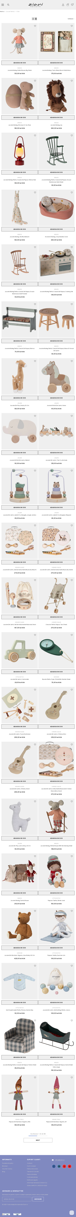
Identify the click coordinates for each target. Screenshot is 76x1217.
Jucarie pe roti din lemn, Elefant (19, 460)
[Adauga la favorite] (35, 26)
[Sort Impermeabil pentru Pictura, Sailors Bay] (19, 981)
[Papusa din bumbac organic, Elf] (56, 1093)
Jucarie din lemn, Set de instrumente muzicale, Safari (56, 570)
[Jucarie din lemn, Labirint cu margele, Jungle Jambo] (19, 486)
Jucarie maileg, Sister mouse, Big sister (20, 70)
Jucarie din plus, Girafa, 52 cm (19, 405)
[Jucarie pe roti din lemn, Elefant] (19, 431)
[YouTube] (69, 1166)
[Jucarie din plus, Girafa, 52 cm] (19, 376)
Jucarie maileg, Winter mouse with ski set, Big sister (56, 846)
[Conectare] (63, 5)
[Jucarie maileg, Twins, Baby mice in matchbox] (56, 41)
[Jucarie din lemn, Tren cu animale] (56, 431)
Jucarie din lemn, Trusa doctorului (19, 734)
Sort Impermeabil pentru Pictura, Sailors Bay (19, 1010)
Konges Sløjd (19, 567)
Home (2, 11)
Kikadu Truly (20, 1119)
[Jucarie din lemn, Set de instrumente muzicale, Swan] (19, 595)
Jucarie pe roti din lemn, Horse (56, 405)
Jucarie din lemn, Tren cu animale (56, 460)
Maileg (20, 68)
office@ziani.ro (60, 1160)
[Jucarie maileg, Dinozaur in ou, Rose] (19, 96)
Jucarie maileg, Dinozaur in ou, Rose (19, 125)
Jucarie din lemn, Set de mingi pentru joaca (56, 1010)
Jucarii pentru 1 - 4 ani (13, 11)
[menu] (2, 5)
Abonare (38, 1199)
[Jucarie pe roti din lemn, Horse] (56, 376)
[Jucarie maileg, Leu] (56, 96)
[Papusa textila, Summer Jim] (56, 926)
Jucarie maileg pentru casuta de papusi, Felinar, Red (19, 180)
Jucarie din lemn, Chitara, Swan (20, 789)
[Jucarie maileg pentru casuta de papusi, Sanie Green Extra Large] (56, 1036)
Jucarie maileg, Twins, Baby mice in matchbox (56, 70)
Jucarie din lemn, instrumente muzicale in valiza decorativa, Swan (56, 790)
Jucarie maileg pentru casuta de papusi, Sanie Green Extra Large (56, 1066)
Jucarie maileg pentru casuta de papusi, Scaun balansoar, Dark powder (19, 293)
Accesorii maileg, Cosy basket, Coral (56, 237)
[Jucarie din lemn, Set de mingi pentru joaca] (56, 981)
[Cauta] (8, 5)
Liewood (56, 677)
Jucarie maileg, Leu (56, 125)
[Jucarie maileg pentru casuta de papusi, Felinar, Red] (19, 151)
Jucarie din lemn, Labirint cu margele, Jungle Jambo (19, 515)
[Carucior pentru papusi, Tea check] (56, 595)
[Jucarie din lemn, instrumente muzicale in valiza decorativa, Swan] (56, 760)
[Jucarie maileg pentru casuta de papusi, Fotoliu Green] (19, 1036)
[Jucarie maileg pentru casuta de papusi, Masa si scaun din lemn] (56, 319)
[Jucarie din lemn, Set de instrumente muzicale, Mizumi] (19, 541)
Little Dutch (20, 677)
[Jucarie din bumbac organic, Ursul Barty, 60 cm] (19, 926)
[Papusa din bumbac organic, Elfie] (19, 1093)
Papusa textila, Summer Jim (56, 955)
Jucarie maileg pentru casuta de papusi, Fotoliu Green (19, 1065)
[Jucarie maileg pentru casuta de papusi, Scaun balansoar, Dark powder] (19, 262)
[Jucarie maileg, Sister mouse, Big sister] (19, 41)
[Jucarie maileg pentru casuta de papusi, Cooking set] (56, 262)
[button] (33, 19)
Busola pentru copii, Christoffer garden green (56, 679)
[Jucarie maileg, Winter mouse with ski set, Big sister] (56, 817)
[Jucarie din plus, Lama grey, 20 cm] (19, 817)
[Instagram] (59, 1166)
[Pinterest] (64, 1166)
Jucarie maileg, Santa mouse (20, 900)
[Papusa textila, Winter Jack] (56, 871)
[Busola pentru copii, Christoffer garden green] (56, 650)
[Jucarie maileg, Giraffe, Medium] (19, 208)
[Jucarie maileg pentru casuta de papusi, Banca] (19, 319)
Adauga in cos (19, 63)
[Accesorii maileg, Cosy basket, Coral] (56, 208)
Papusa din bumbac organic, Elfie (19, 1122)
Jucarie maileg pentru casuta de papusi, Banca (19, 348)
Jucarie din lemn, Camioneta (19, 679)
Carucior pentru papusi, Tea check (56, 624)
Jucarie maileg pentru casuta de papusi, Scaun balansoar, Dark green (56, 181)
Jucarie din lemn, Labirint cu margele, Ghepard (56, 515)
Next (38, 1140)
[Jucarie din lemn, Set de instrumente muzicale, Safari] (56, 541)
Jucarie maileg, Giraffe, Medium (19, 237)
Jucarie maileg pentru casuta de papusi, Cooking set (56, 291)
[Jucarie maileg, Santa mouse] (19, 871)
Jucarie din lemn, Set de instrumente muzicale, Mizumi (19, 570)
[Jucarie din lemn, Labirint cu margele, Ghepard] (56, 486)
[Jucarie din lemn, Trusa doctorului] (19, 705)
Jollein (19, 403)
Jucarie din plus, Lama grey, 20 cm (20, 846)
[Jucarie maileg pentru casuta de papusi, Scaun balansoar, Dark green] (56, 151)
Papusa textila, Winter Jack (56, 900)
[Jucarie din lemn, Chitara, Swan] (19, 760)
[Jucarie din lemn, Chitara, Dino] (56, 705)
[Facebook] (54, 1166)
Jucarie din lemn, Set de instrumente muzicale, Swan (19, 624)
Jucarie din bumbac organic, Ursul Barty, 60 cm (19, 955)
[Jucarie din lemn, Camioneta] (19, 650)
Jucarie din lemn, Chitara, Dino (56, 734)
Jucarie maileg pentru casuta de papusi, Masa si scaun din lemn (56, 349)
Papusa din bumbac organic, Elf (56, 1122)
